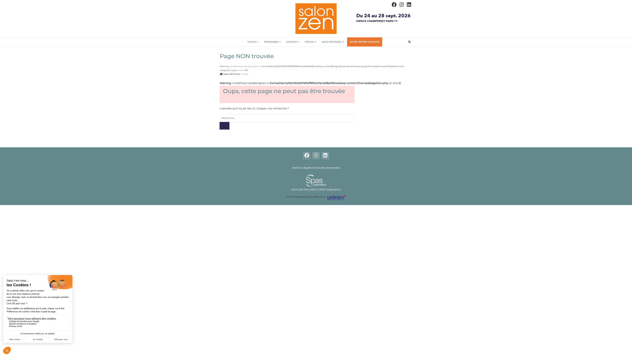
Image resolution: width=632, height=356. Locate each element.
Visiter (251, 42)
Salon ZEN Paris (238, 39)
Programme (271, 42)
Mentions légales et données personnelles (316, 168)
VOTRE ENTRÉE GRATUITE (365, 42)
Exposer (291, 42)
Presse (309, 42)
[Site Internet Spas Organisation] (316, 176)
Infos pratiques (332, 42)
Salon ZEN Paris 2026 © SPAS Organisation (316, 190)
